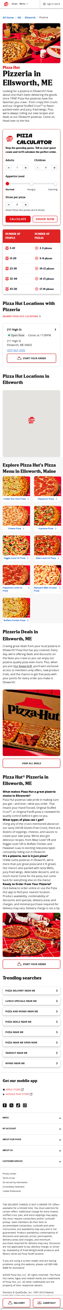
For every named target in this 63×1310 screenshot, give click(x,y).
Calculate (18, 219)
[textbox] (31, 664)
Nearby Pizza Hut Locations (20, 316)
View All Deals (31, 763)
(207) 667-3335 (16, 350)
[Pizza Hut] (31, 420)
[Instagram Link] (26, 1105)
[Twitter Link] (12, 1105)
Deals (14, 3)
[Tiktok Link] (19, 1105)
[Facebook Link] (6, 1105)
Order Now (45, 219)
